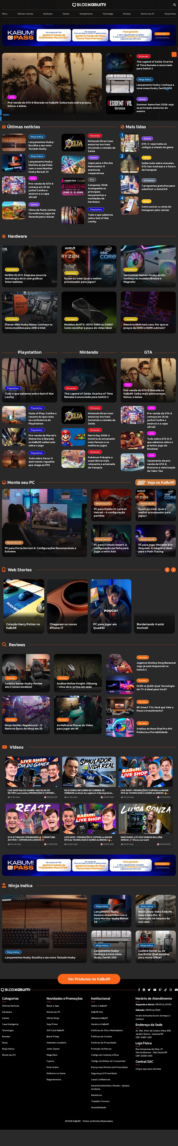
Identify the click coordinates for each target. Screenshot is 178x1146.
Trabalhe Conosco (100, 1101)
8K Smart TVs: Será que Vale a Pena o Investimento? (155, 709)
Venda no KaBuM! (100, 1024)
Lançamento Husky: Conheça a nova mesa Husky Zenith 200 (155, 86)
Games (66, 13)
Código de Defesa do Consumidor (108, 1061)
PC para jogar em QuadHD (18, 626)
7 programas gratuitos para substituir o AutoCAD (158, 187)
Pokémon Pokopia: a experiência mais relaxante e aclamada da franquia (101, 462)
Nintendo (143, 56)
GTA (33, 178)
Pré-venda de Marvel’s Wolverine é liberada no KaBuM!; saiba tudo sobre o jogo (42, 440)
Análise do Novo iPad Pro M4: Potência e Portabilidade (154, 730)
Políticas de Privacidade (103, 1042)
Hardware (48, 13)
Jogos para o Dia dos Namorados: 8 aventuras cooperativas (100, 168)
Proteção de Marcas (101, 1048)
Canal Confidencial (100, 1079)
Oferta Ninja (53, 1018)
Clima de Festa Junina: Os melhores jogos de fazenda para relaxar (42, 213)
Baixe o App (53, 1005)
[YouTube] (154, 990)
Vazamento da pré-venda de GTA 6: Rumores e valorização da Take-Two (161, 466)
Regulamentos (54, 1079)
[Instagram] (171, 990)
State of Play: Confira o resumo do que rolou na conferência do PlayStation (43, 418)
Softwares (149, 180)
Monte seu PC (9, 1055)
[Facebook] (139, 990)
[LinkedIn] (144, 990)
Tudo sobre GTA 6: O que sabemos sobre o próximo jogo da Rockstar (160, 444)
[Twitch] (160, 990)
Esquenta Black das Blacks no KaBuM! (150, 626)
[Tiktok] (165, 990)
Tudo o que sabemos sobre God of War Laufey (100, 218)
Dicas (146, 157)
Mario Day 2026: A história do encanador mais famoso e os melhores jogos (101, 440)
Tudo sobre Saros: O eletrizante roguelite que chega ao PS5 (42, 461)
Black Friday (53, 1036)
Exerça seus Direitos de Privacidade (109, 1067)
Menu (4, 13)
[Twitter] (149, 990)
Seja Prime (52, 1024)
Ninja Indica (170, 13)
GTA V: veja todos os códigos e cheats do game (157, 145)
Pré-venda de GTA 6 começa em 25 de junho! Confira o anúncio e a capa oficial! (41, 190)
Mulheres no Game (56, 1073)
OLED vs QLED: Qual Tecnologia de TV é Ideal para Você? (156, 687)
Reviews (127, 13)
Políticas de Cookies (101, 1036)
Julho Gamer (53, 1048)
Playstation (96, 209)
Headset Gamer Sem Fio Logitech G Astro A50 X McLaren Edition (110, 624)
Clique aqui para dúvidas (148, 1068)
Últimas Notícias (10, 1005)
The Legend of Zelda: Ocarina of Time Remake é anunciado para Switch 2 (155, 65)
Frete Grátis (52, 1067)
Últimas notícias (25, 13)
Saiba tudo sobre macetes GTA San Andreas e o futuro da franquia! (159, 166)
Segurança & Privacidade (104, 1073)
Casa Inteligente (10, 1024)
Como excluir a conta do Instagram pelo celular (156, 208)
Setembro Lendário (56, 1042)
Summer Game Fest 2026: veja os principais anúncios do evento (155, 107)
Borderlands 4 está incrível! (63, 626)
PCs (92, 179)
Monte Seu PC (147, 13)
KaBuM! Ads (97, 1012)
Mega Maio (52, 1055)
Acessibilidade (98, 1107)
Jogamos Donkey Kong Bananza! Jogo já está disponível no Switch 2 (156, 666)
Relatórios (96, 1095)
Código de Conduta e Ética (105, 1055)
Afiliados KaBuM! (99, 1018)
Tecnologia (108, 13)
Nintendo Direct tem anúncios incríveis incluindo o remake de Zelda (101, 146)
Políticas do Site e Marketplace (107, 1030)
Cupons (50, 1061)
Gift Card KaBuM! (55, 1030)
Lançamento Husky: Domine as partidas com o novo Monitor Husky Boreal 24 (41, 167)
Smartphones (86, 13)
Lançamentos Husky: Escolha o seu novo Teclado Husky (41, 145)
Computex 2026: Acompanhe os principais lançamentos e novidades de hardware (98, 193)
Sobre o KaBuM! (99, 1005)
